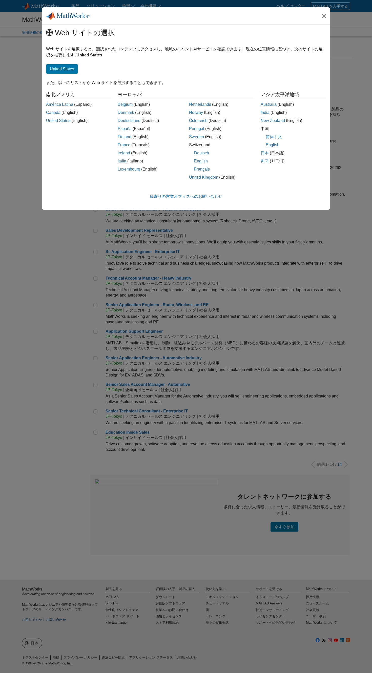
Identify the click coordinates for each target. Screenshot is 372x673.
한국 (265, 161)
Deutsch (201, 153)
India (265, 112)
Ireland (124, 153)
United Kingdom (203, 177)
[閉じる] (324, 16)
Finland (124, 137)
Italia (122, 161)
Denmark (126, 112)
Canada (53, 112)
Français (202, 169)
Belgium (125, 104)
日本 (265, 153)
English (201, 161)
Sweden (196, 137)
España (125, 129)
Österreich (198, 120)
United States (58, 120)
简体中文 (274, 137)
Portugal (196, 129)
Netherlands (200, 104)
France (124, 145)
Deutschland (129, 120)
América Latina (59, 104)
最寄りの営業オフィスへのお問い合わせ (186, 196)
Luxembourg (129, 169)
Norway (196, 112)
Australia (269, 104)
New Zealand (273, 120)
